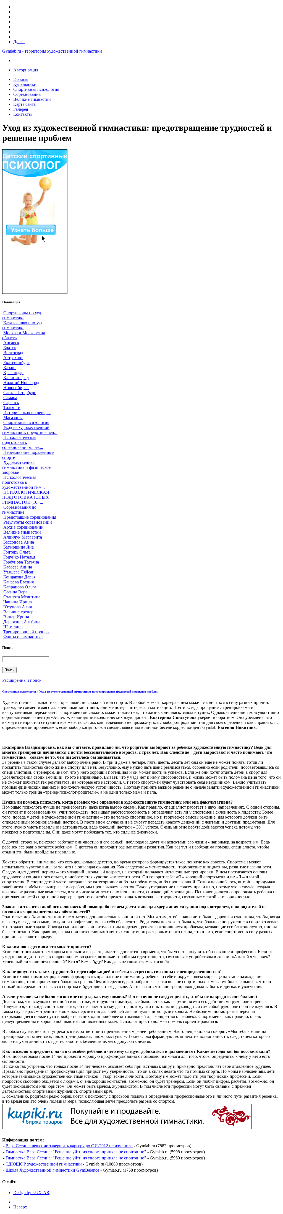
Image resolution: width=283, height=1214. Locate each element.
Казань (9, 367)
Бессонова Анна (18, 542)
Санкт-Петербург (19, 392)
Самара (10, 397)
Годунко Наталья (19, 557)
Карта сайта (24, 104)
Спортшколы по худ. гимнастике (22, 315)
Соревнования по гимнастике (19, 510)
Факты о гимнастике (23, 636)
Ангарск (11, 342)
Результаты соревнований (27, 522)
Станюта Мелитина (21, 597)
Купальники (24, 84)
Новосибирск (16, 387)
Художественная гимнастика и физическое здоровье (26, 467)
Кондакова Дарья (19, 577)
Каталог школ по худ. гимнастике (22, 325)
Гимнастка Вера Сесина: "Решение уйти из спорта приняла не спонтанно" (76, 1151)
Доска (19, 41)
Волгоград (13, 352)
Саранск (11, 402)
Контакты (22, 114)
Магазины (13, 417)
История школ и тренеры (27, 412)
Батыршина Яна (18, 547)
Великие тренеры (19, 611)
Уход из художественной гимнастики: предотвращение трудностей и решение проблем (99, 691)
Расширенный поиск (21, 680)
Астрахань (13, 357)
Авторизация (25, 70)
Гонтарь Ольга (17, 552)
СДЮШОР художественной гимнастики (44, 1164)
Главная (20, 79)
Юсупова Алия (17, 607)
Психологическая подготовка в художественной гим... (23, 482)
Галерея (20, 109)
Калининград (16, 377)
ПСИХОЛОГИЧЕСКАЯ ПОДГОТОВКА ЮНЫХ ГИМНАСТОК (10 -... (25, 497)
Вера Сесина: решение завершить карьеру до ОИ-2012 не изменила (69, 1145)
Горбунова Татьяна (21, 562)
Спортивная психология (36, 89)
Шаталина (13, 626)
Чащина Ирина (17, 602)
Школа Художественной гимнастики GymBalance (52, 1170)
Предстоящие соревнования (29, 517)
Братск (9, 347)
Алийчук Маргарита (22, 537)
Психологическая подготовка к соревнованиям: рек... (22, 442)
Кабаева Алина (17, 567)
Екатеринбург (16, 362)
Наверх (20, 1207)
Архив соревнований (23, 527)
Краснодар (13, 372)
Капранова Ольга (19, 587)
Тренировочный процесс (26, 631)
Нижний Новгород (21, 382)
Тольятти (11, 407)
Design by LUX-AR (31, 1192)
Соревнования (27, 94)
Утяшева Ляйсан (19, 572)
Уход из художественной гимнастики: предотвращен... (29, 430)
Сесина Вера (15, 592)
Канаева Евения (18, 582)
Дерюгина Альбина (21, 621)
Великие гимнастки (32, 99)
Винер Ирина (16, 616)
